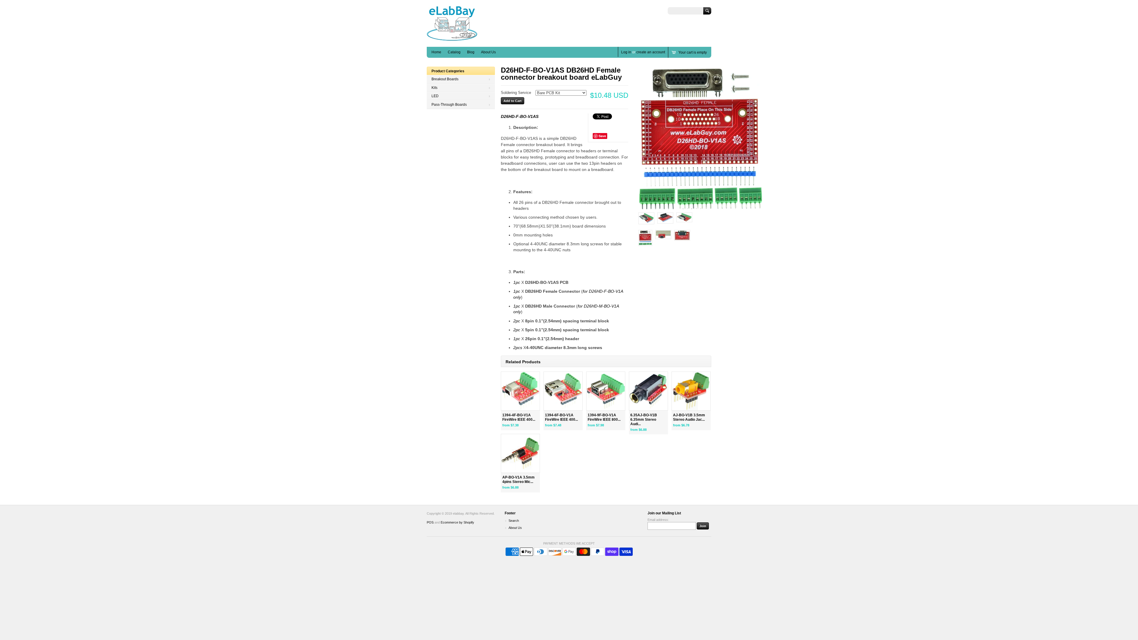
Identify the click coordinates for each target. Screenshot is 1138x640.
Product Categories (447, 71)
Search (514, 520)
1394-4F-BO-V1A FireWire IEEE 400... (518, 417)
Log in (626, 52)
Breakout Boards (444, 79)
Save (602, 136)
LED (435, 96)
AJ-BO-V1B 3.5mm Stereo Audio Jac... (689, 417)
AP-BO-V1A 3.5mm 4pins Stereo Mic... (518, 479)
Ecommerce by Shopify (457, 522)
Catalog (454, 52)
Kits (434, 88)
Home (436, 52)
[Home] (452, 38)
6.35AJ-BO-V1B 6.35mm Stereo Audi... (643, 419)
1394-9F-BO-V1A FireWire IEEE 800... (604, 417)
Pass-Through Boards (449, 105)
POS (430, 522)
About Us (488, 52)
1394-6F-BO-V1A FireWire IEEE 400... (561, 417)
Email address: (658, 519)
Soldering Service (516, 92)
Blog (470, 52)
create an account (650, 52)
